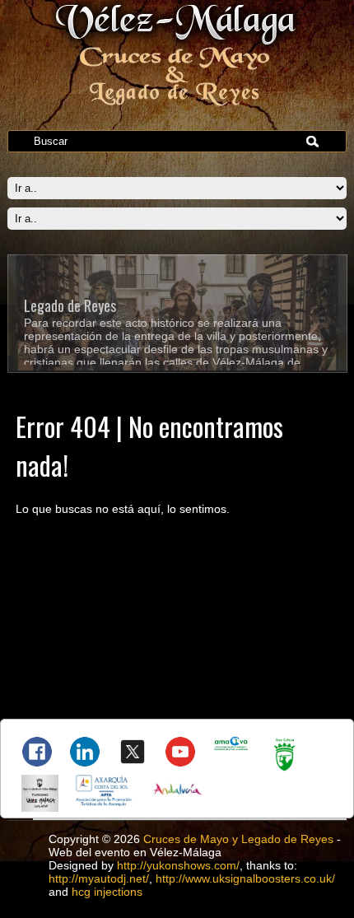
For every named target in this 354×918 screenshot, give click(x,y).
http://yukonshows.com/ (178, 865)
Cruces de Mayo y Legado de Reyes (238, 839)
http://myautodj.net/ (99, 878)
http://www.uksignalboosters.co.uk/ (245, 878)
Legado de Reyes (70, 305)
